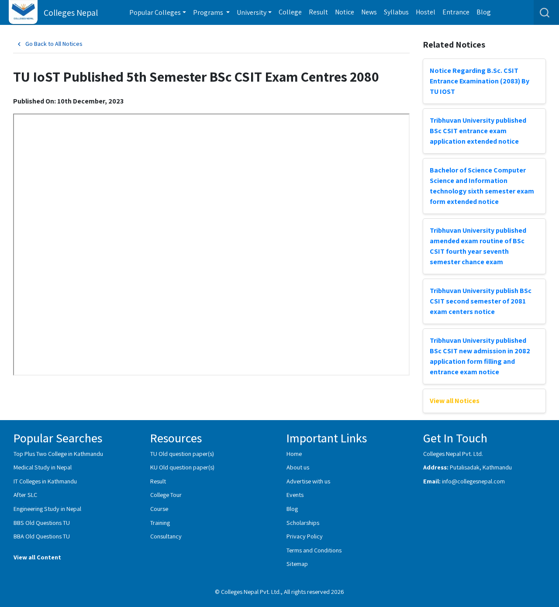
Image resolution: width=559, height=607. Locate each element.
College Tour (166, 494)
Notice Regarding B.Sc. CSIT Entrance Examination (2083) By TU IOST (479, 81)
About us (297, 467)
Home (294, 453)
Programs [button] (208, 12)
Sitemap (297, 563)
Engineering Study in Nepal (47, 508)
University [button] (251, 12)
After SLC (25, 494)
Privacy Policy (304, 536)
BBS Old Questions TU (42, 522)
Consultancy (166, 536)
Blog (483, 12)
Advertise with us (308, 481)
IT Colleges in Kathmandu (45, 481)
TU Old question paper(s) (182, 453)
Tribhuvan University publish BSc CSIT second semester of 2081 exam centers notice (480, 301)
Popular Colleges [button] (155, 12)
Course (159, 508)
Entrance (455, 12)
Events (295, 494)
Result (318, 12)
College (290, 12)
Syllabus (396, 12)
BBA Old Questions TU (42, 536)
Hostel (425, 12)
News (369, 12)
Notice (344, 12)
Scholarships (302, 522)
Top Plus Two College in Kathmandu (58, 453)
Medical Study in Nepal (43, 467)
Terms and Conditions (314, 550)
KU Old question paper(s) (182, 467)
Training (160, 522)
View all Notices (455, 400)
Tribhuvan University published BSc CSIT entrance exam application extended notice (478, 131)
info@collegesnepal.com (473, 481)
